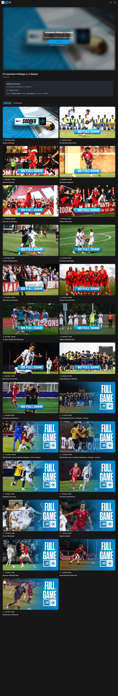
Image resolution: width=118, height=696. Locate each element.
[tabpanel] (59, 362)
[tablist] (13, 103)
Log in (66, 45)
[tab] (7, 103)
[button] (110, 2)
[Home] (6, 2)
